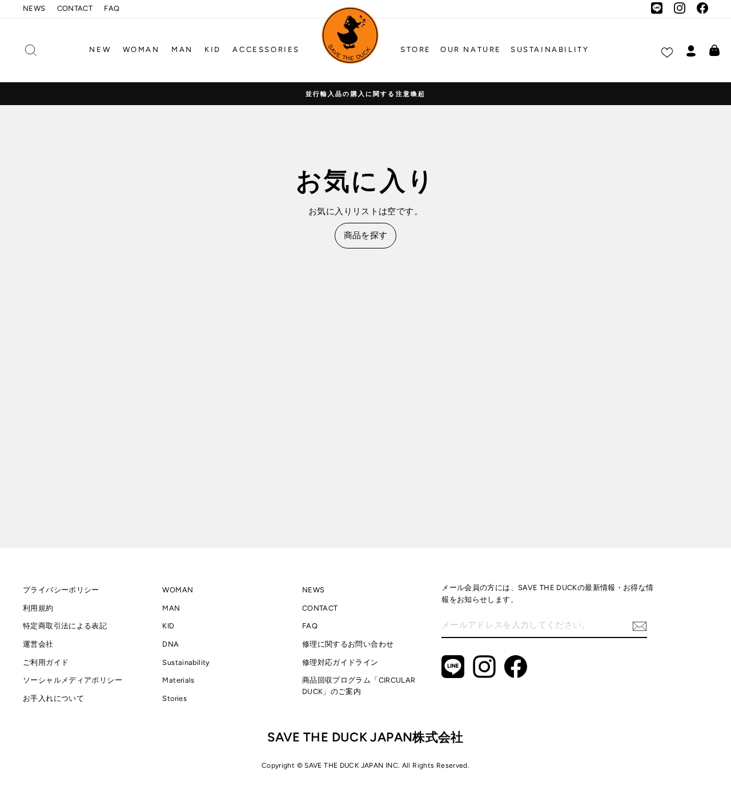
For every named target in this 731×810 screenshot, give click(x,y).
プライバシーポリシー (61, 590)
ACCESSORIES (266, 49)
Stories (174, 698)
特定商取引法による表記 (65, 625)
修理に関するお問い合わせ (348, 644)
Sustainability (186, 662)
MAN (182, 49)
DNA (170, 644)
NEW (100, 49)
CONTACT (75, 8)
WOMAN (141, 49)
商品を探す (366, 235)
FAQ (111, 8)
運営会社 (38, 644)
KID (212, 49)
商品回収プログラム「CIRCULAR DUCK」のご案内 (359, 686)
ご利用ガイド (46, 662)
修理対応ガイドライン (340, 662)
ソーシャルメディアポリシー (72, 680)
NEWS (34, 8)
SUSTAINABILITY (550, 49)
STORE (415, 49)
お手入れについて (53, 698)
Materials (178, 680)
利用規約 (38, 608)
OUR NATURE (470, 49)
